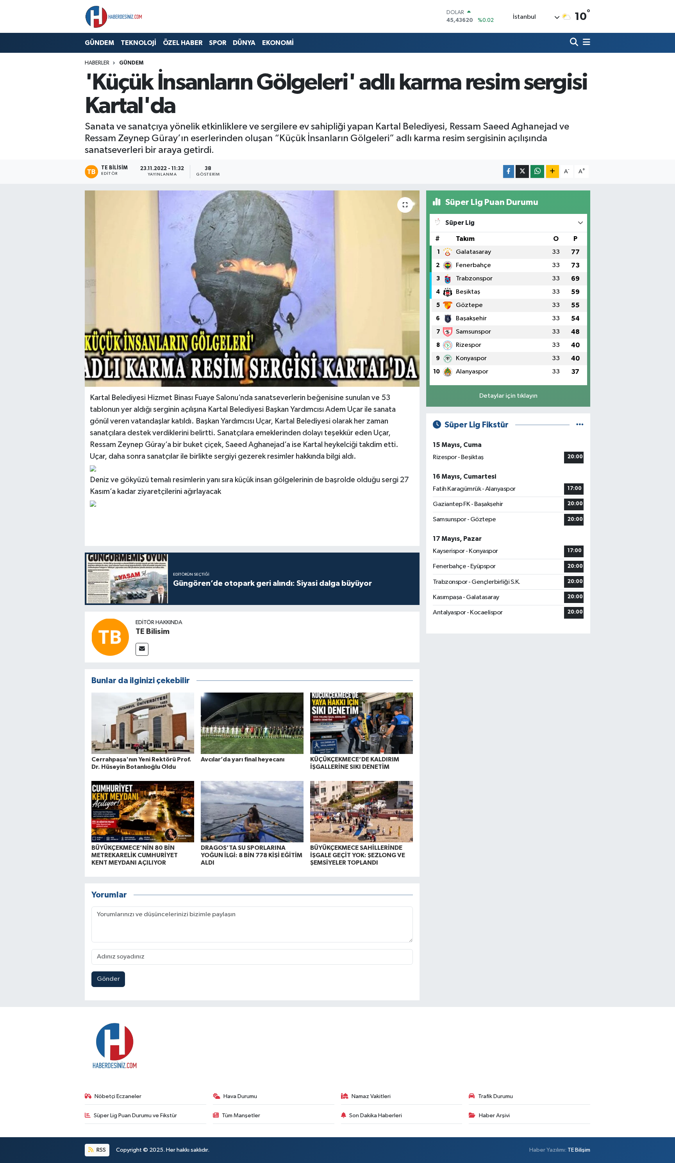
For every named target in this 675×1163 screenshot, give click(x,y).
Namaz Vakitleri (371, 1096)
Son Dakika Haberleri (375, 1115)
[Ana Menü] (585, 42)
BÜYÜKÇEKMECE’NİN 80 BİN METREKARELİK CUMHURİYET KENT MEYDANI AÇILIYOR (134, 855)
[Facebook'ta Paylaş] (508, 171)
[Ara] (575, 42)
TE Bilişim (579, 1150)
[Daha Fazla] (552, 171)
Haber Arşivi (494, 1115)
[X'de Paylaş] (522, 171)
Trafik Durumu (495, 1096)
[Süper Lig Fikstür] (580, 425)
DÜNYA (244, 42)
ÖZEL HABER (182, 42)
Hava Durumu (240, 1096)
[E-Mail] (142, 649)
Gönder (108, 979)
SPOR (217, 42)
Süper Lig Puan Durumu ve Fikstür (135, 1115)
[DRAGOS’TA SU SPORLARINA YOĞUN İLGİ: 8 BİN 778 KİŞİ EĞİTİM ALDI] (252, 811)
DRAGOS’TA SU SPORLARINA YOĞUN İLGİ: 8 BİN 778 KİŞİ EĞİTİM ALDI (251, 855)
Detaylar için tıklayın (508, 396)
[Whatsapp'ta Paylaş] (537, 171)
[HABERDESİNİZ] (114, 16)
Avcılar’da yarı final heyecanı (242, 759)
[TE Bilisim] (110, 637)
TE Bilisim (153, 631)
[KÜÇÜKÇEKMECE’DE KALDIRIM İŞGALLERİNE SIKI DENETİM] (361, 723)
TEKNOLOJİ (138, 42)
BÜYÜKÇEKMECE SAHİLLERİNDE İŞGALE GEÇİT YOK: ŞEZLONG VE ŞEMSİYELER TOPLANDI (357, 855)
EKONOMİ (278, 42)
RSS (100, 1150)
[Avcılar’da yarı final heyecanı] (252, 723)
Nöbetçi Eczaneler (118, 1096)
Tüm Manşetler (241, 1115)
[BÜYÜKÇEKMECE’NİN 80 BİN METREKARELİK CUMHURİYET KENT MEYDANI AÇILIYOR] (142, 811)
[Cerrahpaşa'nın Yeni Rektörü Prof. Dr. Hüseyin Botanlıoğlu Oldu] (142, 723)
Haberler (97, 63)
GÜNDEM (99, 42)
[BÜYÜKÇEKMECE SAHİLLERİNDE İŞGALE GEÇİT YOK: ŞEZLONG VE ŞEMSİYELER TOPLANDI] (361, 811)
